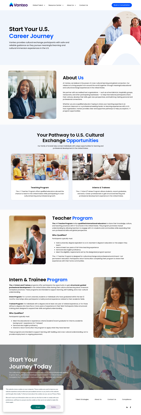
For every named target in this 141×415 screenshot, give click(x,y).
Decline (53, 407)
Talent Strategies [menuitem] (82, 399)
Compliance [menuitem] (126, 399)
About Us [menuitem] (98, 399)
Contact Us (83, 5)
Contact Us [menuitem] (112, 399)
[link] (18, 5)
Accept (38, 407)
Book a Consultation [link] (122, 5)
